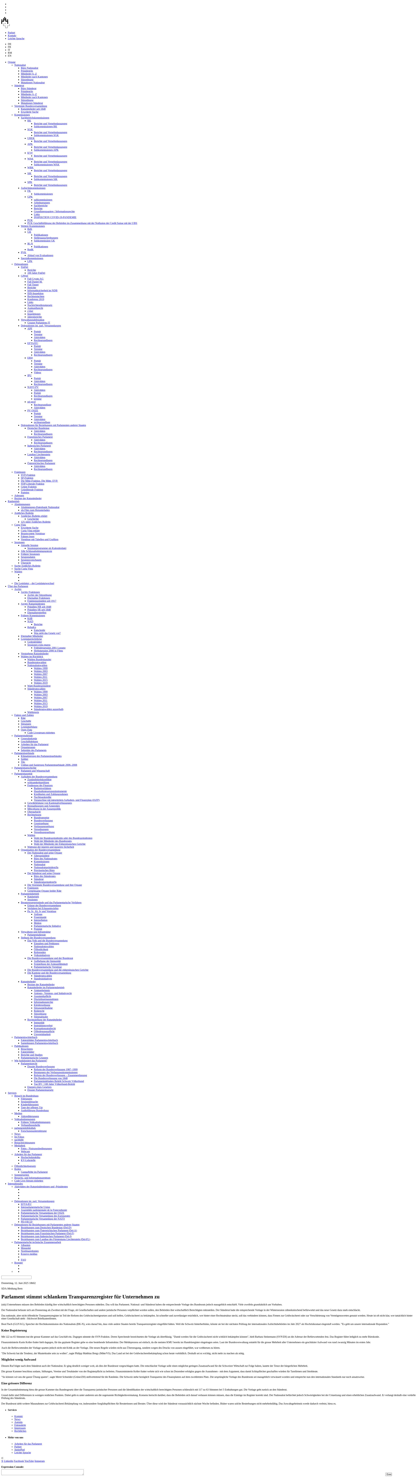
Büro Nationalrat (29, 68)
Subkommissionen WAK (46, 164)
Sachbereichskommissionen (35, 117)
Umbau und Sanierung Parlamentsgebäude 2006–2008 (49, 764)
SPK (29, 182)
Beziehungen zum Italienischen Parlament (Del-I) (46, 1236)
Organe (11, 62)
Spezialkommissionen (32, 258)
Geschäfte (26, 721)
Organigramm (28, 747)
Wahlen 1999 (41, 668)
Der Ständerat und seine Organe (43, 873)
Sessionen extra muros (38, 644)
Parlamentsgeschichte (25, 767)
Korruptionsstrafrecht (45, 1028)
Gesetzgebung (41, 823)
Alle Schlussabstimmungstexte (36, 551)
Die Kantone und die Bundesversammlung (49, 972)
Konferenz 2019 (35, 299)
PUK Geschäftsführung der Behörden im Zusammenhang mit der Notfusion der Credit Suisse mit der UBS (82, 223)
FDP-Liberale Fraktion (32, 483)
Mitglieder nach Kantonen (34, 76)
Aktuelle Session (29, 545)
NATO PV (33, 387)
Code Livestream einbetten (41, 732)
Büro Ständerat (28, 88)
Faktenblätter (27, 1051)
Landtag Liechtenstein (38, 454)
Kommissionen (22, 114)
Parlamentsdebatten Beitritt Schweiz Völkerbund (59, 1081)
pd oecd (31, 401)
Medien (18, 1113)
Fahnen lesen (27, 536)
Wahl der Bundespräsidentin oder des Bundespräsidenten (63, 838)
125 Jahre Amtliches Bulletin (35, 521)
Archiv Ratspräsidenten (33, 603)
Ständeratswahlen (36, 688)
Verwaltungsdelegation (32, 319)
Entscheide (39, 630)
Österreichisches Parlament (41, 463)
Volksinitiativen (42, 955)
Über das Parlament (18, 586)
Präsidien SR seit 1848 (39, 609)
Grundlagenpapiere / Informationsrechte (54, 211)
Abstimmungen (22, 504)
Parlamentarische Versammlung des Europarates (45, 1215)
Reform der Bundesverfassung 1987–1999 (56, 1069)
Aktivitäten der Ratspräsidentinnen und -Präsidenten (41, 1186)
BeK (29, 229)
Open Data (26, 729)
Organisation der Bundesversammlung (40, 849)
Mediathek (19, 1145)
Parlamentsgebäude (24, 753)
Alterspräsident (41, 855)
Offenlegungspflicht (44, 1031)
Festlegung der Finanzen (40, 785)
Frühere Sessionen (30, 554)
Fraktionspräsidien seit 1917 (41, 601)
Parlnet (11, 32)
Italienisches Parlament (39, 445)
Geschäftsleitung (29, 741)
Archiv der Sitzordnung (39, 595)
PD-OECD (26, 1221)
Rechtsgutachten (35, 296)
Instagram (40, 1461)
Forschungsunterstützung (34, 1131)
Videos (37, 372)
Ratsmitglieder (28, 981)
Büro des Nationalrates (45, 858)
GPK (30, 196)
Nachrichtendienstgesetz (39, 305)
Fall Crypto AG (35, 278)
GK (29, 232)
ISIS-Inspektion (35, 293)
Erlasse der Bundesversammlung (44, 905)
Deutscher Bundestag (38, 428)
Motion (37, 923)
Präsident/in (27, 70)
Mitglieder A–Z (29, 73)
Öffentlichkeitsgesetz (25, 1166)
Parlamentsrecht (29, 1063)
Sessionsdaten (28, 557)
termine (38, 398)
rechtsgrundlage (42, 422)
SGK (30, 129)
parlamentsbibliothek (25, 1128)
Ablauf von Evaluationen (40, 255)
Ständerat (19, 85)
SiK (29, 173)
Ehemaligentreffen (36, 612)
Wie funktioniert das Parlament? (30, 1060)
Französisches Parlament (40, 437)
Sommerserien (21, 1174)
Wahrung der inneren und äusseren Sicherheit (50, 846)
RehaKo (31, 627)
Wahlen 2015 (41, 680)
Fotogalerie (20, 1425)
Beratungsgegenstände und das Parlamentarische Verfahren (51, 902)
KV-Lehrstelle (28, 1160)
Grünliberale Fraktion (32, 489)
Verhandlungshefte (30, 1125)
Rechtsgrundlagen (43, 340)
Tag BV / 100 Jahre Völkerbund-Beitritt (54, 1084)
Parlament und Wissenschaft (35, 770)
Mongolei (26, 1248)
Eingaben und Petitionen (46, 943)
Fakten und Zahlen (24, 715)
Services (12, 1092)
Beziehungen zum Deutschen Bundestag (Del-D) (46, 1227)
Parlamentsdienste (23, 735)
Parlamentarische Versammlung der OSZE (42, 1213)
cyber (30, 311)
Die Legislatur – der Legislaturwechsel (34, 583)
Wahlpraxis (33, 712)
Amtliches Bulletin (24, 513)
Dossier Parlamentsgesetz (40, 1090)
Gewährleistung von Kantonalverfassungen (49, 803)
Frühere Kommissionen (33, 615)
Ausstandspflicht (42, 996)
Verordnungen (41, 829)
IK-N (30, 243)
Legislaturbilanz (29, 726)
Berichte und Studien (32, 1054)
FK (29, 191)
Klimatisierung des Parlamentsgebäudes (41, 756)
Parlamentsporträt (23, 773)
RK (29, 120)
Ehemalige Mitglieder (32, 636)
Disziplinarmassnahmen (46, 999)
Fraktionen (19, 472)
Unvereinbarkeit (42, 1034)
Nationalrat (20, 65)
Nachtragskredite (42, 797)
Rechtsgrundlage (42, 404)
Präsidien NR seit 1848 (39, 606)
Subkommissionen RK (45, 126)
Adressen (19, 495)
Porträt (37, 331)
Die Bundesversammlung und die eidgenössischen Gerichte (57, 969)
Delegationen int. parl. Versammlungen (41, 325)
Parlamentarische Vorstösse (48, 967)
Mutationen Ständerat (32, 103)
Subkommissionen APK (46, 150)
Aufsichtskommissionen (33, 188)
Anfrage (38, 914)
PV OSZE (32, 410)
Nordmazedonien (30, 1251)
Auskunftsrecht (35, 308)
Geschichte (33, 519)
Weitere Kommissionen (33, 226)
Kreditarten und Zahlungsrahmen (51, 794)
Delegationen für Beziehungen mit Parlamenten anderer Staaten (53, 425)
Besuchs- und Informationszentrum (32, 1177)
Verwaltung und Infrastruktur (36, 931)
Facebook (19, 1461)
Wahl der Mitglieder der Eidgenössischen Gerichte (60, 844)
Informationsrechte (43, 1002)
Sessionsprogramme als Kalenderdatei (46, 548)
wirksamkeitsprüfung (38, 782)
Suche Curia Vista (23, 568)
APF (29, 328)
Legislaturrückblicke (31, 639)
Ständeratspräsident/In (45, 882)
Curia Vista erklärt (30, 530)
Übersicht (26, 562)
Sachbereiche (41, 205)
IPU (29, 375)
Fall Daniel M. (34, 281)
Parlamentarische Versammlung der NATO (43, 1218)
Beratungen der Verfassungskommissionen (56, 1072)
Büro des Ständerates (45, 876)
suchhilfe (19, 1139)
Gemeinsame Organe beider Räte (44, 890)
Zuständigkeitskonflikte (39, 779)
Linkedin (8, 1461)
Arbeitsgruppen (42, 202)
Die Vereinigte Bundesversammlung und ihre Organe (54, 885)
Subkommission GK (44, 240)
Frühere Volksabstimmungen (35, 1122)
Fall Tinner (33, 284)
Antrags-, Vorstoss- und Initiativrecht (53, 993)
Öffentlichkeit (41, 949)
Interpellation (40, 920)
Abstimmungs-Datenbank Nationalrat (40, 507)
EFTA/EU (32, 343)
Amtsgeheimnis (42, 990)
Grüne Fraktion (29, 486)
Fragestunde (40, 917)
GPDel (24, 275)
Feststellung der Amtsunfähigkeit (51, 964)
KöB (29, 618)
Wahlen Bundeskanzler (39, 659)
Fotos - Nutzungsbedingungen (36, 1148)
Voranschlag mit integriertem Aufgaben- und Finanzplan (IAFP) (67, 800)
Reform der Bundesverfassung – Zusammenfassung (60, 1075)
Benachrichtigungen (24, 1142)
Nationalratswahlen (37, 665)
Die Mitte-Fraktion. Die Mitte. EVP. (39, 480)
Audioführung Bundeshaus (35, 1110)
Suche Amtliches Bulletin (27, 565)
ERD (30, 357)
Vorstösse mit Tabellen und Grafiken (39, 539)
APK (30, 144)
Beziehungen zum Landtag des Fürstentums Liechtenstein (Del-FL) (55, 1239)
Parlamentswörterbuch (25, 1037)
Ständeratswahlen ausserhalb (48, 709)
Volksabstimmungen (24, 1119)
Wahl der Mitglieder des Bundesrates (53, 841)
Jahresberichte (34, 316)
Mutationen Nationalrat (33, 82)
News (17, 1133)
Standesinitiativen (43, 978)
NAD (30, 621)
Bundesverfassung (43, 820)
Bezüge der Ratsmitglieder (28, 498)
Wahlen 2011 (40, 677)
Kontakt (12, 35)
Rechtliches (20, 1431)
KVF (30, 152)
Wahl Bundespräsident (38, 685)
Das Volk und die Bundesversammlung (47, 940)
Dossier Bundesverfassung (41, 1066)
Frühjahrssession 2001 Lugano (49, 647)
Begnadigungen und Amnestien (43, 805)
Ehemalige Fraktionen (38, 598)
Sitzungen (26, 723)
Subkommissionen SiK (46, 179)
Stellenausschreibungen (46, 237)
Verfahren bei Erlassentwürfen (42, 908)
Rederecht (39, 1010)
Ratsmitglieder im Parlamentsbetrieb (45, 987)
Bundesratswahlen (36, 662)
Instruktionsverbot (43, 1025)
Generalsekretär (29, 738)
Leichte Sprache (16, 38)
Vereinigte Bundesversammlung (30, 106)
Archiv (18, 589)
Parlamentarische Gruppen (34, 1057)
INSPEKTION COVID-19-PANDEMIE (55, 217)
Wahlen (18, 571)
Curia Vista (20, 524)
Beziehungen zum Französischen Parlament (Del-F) (47, 1233)
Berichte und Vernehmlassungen (50, 123)
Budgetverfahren (42, 788)
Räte (23, 718)
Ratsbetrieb (13, 501)
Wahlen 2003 (41, 671)
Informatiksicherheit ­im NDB (42, 290)
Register (18, 1262)
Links (37, 214)
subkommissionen (43, 199)
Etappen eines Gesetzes (39, 1087)
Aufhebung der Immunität (47, 961)
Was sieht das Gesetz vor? (47, 633)
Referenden (40, 952)
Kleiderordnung (42, 1005)
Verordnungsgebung (44, 832)
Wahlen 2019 (41, 683)
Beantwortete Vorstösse (33, 533)
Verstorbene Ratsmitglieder (35, 653)
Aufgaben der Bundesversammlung (39, 776)
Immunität (39, 1022)
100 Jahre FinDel (36, 273)
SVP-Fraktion (28, 475)
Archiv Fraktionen (30, 592)
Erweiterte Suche (29, 111)
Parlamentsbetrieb (30, 893)
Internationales (15, 1183)
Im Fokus (19, 1136)
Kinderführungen (30, 1104)
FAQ (23, 1259)
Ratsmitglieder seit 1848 (33, 109)
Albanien (25, 1245)
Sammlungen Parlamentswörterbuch (39, 1043)
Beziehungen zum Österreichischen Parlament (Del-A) (49, 1230)
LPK (29, 261)
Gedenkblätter (34, 642)
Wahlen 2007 (41, 674)
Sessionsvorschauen (31, 560)
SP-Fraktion (27, 478)
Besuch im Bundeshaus (26, 1095)
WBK (30, 167)
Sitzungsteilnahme (43, 1008)
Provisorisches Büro (44, 870)
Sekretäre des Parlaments (33, 750)
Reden (17, 1169)
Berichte (38, 208)
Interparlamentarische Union (35, 1207)
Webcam (25, 1151)
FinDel (24, 267)
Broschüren (27, 1049)
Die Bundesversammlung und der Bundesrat (50, 958)
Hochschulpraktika (30, 1157)
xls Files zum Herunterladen (35, 510)
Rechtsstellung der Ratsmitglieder (44, 1019)
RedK (30, 249)
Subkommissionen (43, 193)
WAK (30, 158)
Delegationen (21, 264)
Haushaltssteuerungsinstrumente (50, 791)
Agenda (18, 1422)
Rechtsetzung (34, 814)
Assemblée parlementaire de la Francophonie (44, 1210)
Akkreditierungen (30, 1116)
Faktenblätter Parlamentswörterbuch (39, 1040)
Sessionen (19, 542)
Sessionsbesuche (29, 1101)
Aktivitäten (39, 337)
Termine (38, 334)
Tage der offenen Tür (32, 1107)
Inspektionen (34, 314)
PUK (30, 220)
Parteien (25, 492)
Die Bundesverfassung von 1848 (51, 1078)
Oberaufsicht (34, 811)
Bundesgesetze (41, 817)
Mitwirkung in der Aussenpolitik (44, 808)
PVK (23, 252)
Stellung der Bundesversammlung (38, 937)
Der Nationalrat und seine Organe (44, 852)
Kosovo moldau (29, 1254)
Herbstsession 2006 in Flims (48, 650)
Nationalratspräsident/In (46, 867)
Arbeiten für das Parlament (34, 744)
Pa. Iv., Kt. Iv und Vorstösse (41, 911)
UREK (31, 138)
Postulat (38, 928)
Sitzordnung (27, 79)
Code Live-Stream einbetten (28, 1180)
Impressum (20, 1428)
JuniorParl (19, 1449)
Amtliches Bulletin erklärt (34, 516)
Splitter (24, 759)
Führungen (26, 1098)
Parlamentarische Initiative (47, 926)
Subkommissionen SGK (46, 135)
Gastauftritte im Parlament (34, 1172)
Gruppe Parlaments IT (38, 322)
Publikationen (41, 234)
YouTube (29, 1461)
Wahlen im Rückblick (32, 656)
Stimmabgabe (41, 1016)
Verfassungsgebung (44, 826)
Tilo (23, 762)
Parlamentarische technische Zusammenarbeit (37, 1242)
